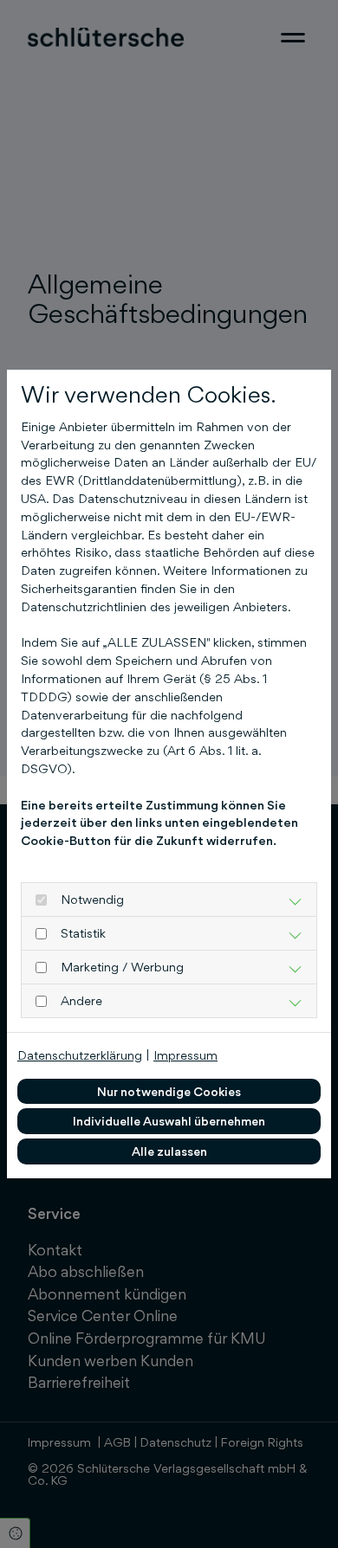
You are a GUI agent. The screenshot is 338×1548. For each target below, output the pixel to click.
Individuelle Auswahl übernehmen (169, 1120)
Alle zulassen (169, 1151)
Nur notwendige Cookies (169, 1091)
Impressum (185, 1055)
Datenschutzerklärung (79, 1055)
